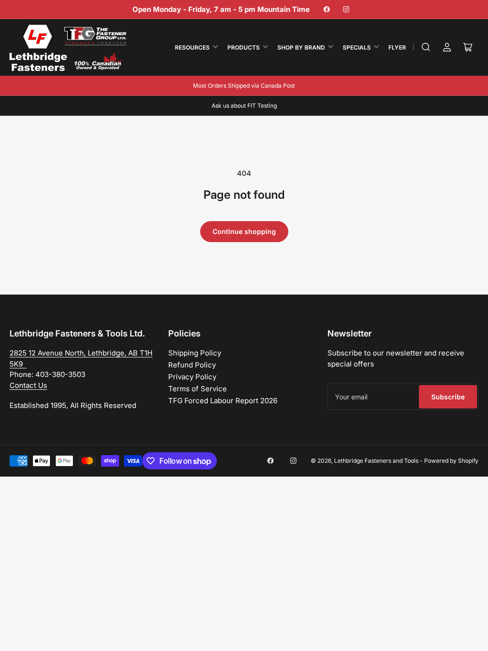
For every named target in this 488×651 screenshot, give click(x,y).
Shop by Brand (301, 47)
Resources (192, 47)
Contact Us (28, 385)
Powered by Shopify (451, 460)
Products (243, 47)
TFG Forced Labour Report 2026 (222, 400)
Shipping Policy (194, 352)
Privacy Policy (192, 376)
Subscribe (448, 397)
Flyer (397, 47)
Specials (357, 47)
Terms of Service (197, 388)
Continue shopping (244, 231)
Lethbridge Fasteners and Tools (376, 460)
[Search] (426, 47)
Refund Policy (192, 364)
